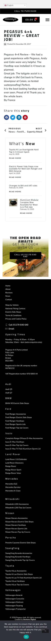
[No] (45, 631)
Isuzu (9, 433)
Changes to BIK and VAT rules (23, 185)
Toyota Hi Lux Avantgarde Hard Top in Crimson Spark (24, 150)
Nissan (9, 513)
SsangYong (12, 548)
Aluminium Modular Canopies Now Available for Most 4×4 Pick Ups (29, 203)
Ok (26, 637)
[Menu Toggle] (47, 20)
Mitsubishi (12, 499)
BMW (8, 398)
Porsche (10, 537)
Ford (8, 409)
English (10, 5)
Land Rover (13, 454)
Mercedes (11, 478)
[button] (6, 117)
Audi (8, 384)
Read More (15, 158)
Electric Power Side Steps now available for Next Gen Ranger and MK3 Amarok (25, 169)
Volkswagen (13, 590)
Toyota (9, 565)
